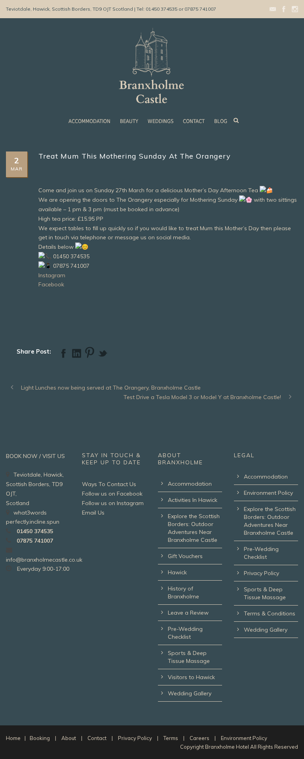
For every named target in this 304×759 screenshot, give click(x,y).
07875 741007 (35, 540)
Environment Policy (268, 492)
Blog (220, 121)
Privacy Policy (261, 573)
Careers (199, 738)
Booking (40, 738)
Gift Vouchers (185, 556)
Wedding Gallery (189, 693)
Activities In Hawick (192, 499)
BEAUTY (129, 121)
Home (13, 738)
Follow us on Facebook (112, 493)
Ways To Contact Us (109, 484)
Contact (194, 121)
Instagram (51, 275)
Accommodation (89, 121)
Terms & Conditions (269, 613)
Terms (170, 738)
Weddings (160, 121)
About (68, 738)
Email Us (93, 512)
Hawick (177, 572)
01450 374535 (35, 531)
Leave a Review (188, 612)
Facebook (51, 284)
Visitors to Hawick (191, 677)
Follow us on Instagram (113, 503)
